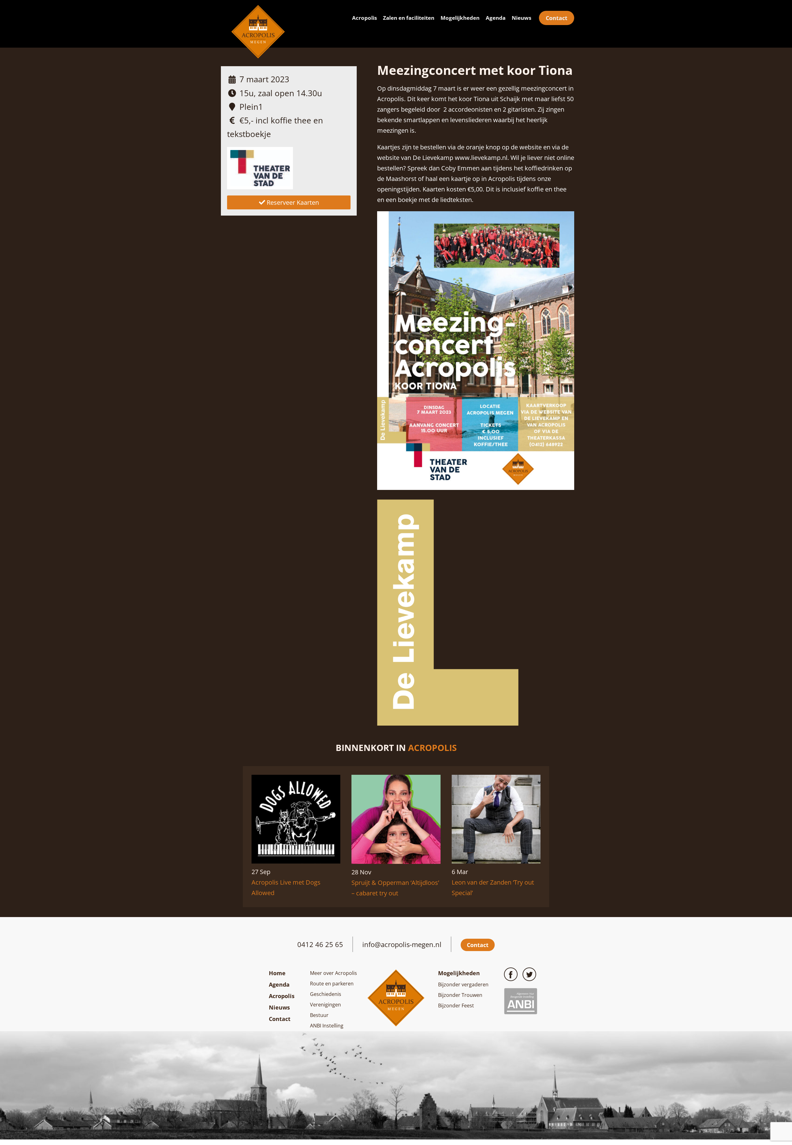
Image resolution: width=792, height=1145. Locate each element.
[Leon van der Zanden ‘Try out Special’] (496, 861)
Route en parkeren (332, 983)
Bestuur (319, 1015)
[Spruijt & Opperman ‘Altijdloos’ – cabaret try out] (395, 861)
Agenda (496, 17)
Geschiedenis (325, 994)
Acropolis (364, 17)
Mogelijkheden (460, 17)
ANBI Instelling (326, 1025)
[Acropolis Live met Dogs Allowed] (296, 861)
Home (277, 973)
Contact (556, 18)
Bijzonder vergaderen (463, 984)
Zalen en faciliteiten (408, 17)
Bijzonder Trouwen (460, 995)
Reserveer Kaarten (292, 202)
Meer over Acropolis (333, 973)
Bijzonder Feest (456, 1005)
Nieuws (521, 17)
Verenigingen (325, 1004)
